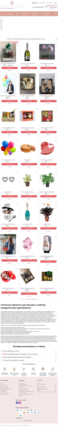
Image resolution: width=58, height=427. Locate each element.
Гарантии (21, 387)
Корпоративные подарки (42, 389)
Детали (9, 70)
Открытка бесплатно (33, 373)
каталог (39, 380)
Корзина (54, 7)
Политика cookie (4, 394)
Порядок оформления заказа (25, 386)
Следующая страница (31, 299)
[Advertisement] (29, 27)
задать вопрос (11, 8)
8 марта (38, 383)
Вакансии (21, 395)
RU (55, 2)
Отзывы (2, 384)
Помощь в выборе (23, 388)
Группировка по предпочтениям (26, 391)
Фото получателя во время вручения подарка (52, 374)
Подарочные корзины (42, 388)
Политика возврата (4, 392)
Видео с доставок (4, 387)
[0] (45, 8)
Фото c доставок (4, 386)
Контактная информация (6, 388)
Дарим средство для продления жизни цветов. (43, 374)
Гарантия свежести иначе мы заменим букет (14, 374)
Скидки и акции (3, 390)
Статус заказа (22, 383)
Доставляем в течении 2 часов (4, 373)
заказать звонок (4, 8)
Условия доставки (23, 384)
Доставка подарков (41, 386)
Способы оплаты (22, 392)
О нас (1, 383)
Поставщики (3, 391)
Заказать (9, 68)
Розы (38, 385)
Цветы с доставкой (41, 384)
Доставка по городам (23, 390)
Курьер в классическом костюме (24, 374)
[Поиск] (21, 6)
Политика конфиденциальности (26, 394)
